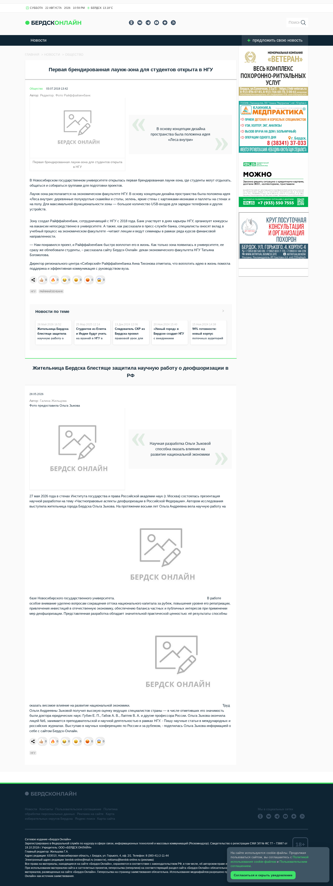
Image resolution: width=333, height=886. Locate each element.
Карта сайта (106, 818)
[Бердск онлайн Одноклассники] (131, 22)
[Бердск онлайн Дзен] (164, 22)
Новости (38, 40)
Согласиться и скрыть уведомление (263, 875)
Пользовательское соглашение (78, 809)
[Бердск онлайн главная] (50, 793)
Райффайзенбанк (51, 291)
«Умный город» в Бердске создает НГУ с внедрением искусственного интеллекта (169, 338)
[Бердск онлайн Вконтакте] (139, 22)
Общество (36, 88)
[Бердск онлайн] (53, 22)
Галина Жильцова (53, 401)
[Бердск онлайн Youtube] (156, 22)
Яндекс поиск (85, 818)
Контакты (46, 809)
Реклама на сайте (90, 814)
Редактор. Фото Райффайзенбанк (65, 95)
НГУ (33, 291)
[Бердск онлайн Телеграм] (148, 22)
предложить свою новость (277, 40)
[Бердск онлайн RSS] (173, 22)
